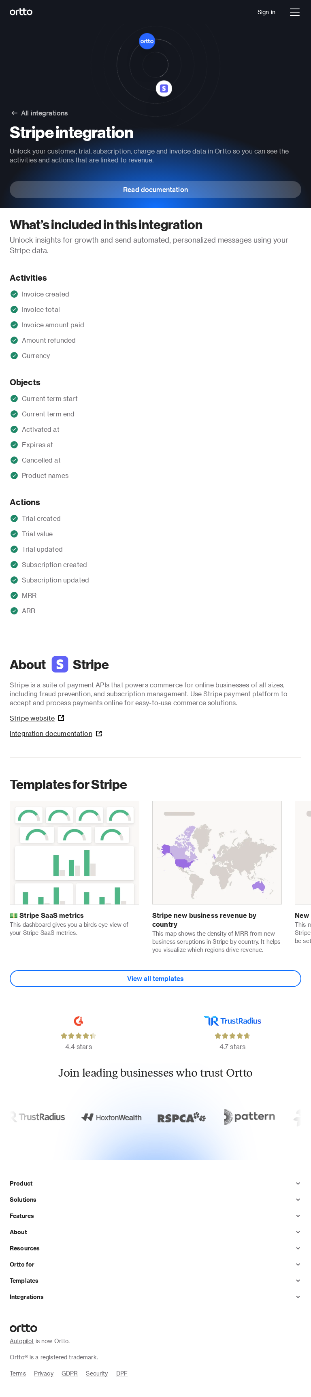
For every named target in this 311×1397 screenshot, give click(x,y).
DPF (122, 1373)
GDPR (70, 1373)
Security (97, 1373)
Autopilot (22, 1340)
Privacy (43, 1373)
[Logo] (21, 12)
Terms (18, 1373)
